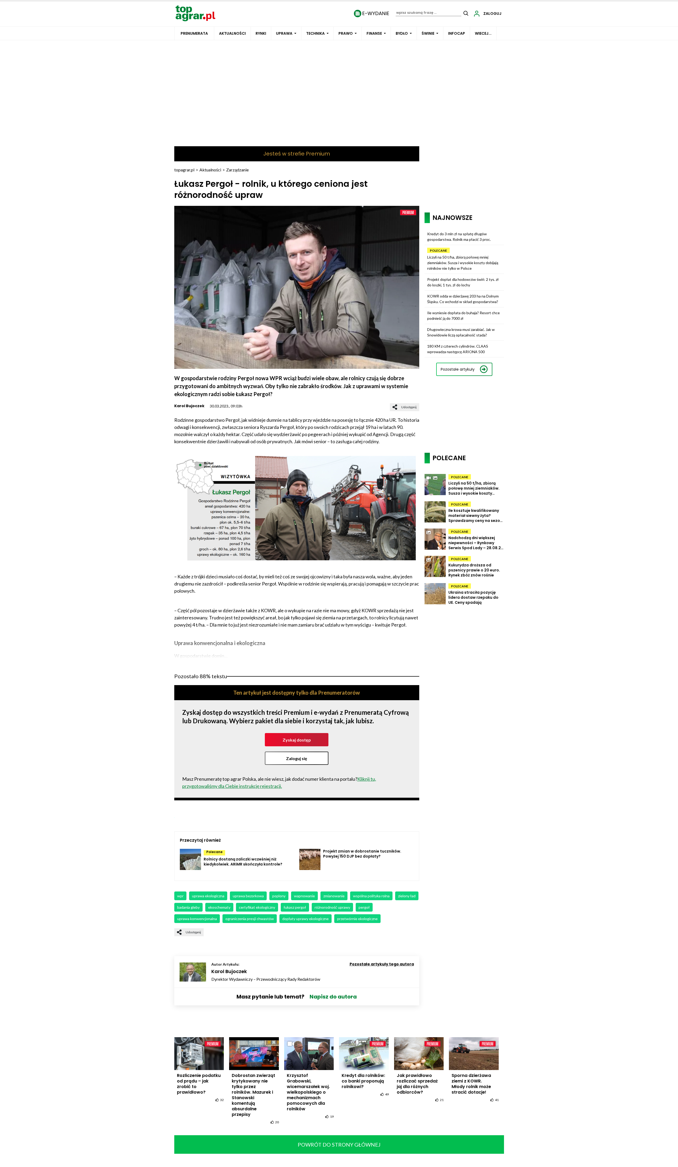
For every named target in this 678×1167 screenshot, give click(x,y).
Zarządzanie (237, 169)
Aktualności (232, 33)
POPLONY (279, 896)
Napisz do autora (333, 996)
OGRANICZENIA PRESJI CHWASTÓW (249, 918)
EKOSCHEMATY (219, 907)
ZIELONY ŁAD (407, 896)
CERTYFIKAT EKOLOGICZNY (257, 907)
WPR (180, 896)
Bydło (402, 33)
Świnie (428, 33)
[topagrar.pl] (195, 13)
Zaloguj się (296, 758)
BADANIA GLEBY (188, 907)
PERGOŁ (364, 907)
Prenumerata (194, 33)
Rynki (261, 33)
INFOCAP (456, 33)
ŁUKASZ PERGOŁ (295, 907)
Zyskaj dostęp (297, 739)
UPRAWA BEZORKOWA (248, 896)
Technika (315, 33)
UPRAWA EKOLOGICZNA (208, 896)
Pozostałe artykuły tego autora (382, 964)
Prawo (345, 33)
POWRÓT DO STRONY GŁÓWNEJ (339, 1144)
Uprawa (284, 33)
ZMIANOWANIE (334, 896)
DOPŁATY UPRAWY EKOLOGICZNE (305, 918)
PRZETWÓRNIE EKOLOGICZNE (357, 918)
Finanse (374, 33)
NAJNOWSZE (452, 217)
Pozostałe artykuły (458, 369)
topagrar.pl (184, 169)
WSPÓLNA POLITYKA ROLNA (371, 896)
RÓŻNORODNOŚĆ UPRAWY (332, 907)
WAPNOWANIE (304, 896)
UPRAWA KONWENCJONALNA (197, 918)
